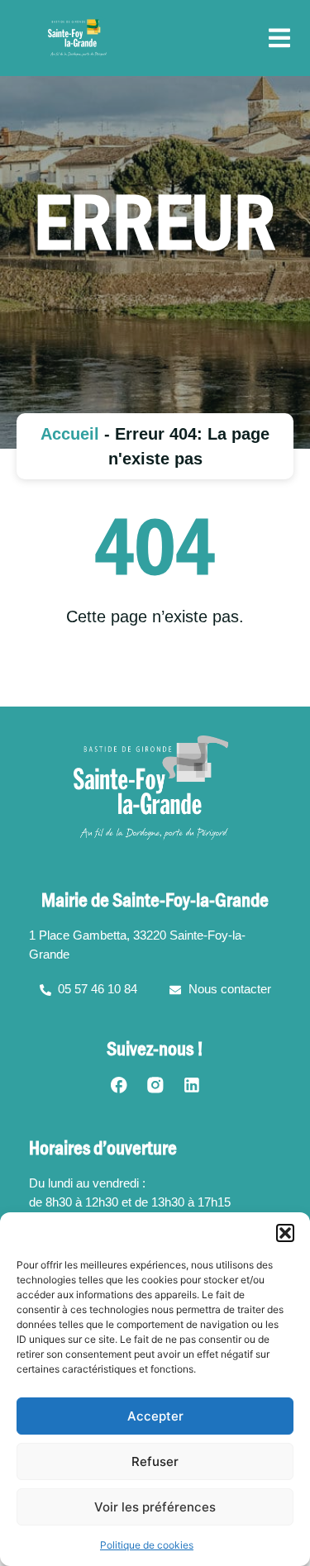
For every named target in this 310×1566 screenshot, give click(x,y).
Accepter (155, 1416)
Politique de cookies (146, 1545)
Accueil (70, 434)
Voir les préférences (155, 1507)
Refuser (155, 1461)
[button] (285, 1233)
